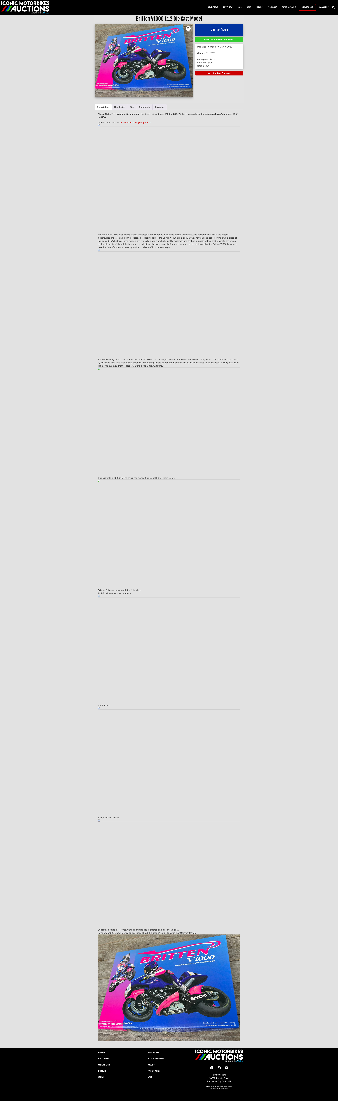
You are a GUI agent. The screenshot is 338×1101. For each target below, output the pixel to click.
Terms (212, 1088)
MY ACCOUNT (323, 7)
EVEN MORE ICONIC (289, 7)
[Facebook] (212, 1067)
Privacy (216, 1088)
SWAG (249, 7)
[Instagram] (219, 1067)
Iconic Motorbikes (216, 1086)
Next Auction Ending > (219, 73)
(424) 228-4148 (219, 1075)
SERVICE (259, 7)
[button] (333, 7)
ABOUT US (152, 1064)
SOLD (239, 7)
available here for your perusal (135, 122)
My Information (223, 1088)
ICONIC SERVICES (104, 1064)
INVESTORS (102, 1070)
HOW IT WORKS (103, 1058)
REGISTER (101, 1052)
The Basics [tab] (119, 107)
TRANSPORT (272, 7)
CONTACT (101, 1077)
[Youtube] (226, 1067)
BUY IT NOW (227, 7)
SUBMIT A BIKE (307, 7)
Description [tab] (103, 107)
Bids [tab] (132, 107)
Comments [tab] (144, 107)
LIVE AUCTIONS (212, 7)
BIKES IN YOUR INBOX (156, 1058)
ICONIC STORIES (154, 1070)
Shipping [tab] (159, 107)
